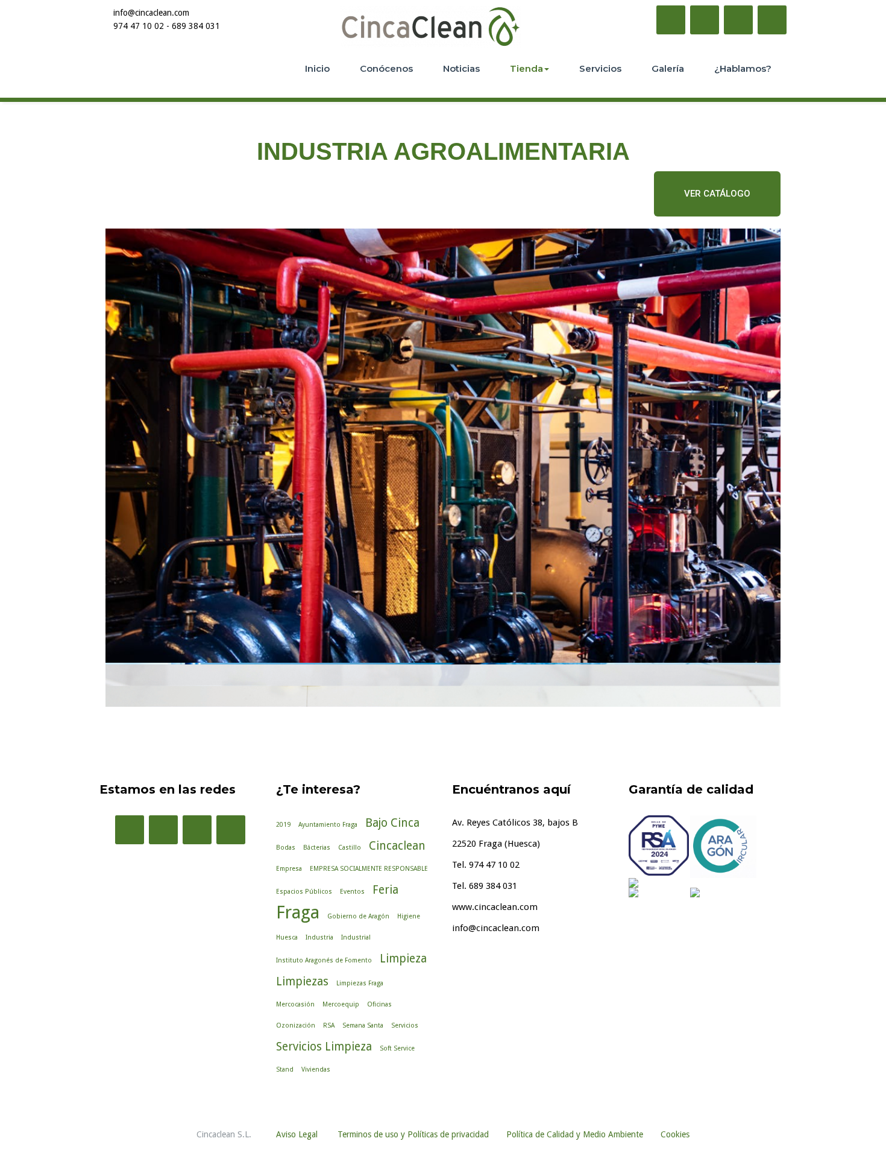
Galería (668, 68)
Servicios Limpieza (324, 1047)
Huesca (287, 937)
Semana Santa (362, 1025)
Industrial (356, 937)
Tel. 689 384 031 (484, 885)
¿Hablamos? (742, 68)
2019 (283, 825)
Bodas (285, 847)
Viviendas (315, 1069)
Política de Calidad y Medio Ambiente (574, 1134)
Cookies (675, 1134)
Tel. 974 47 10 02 (486, 864)
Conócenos (386, 68)
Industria (319, 937)
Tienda (526, 68)
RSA (329, 1025)
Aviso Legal (297, 1134)
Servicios (600, 68)
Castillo (349, 847)
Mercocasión (295, 1004)
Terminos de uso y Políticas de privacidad (413, 1134)
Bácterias (316, 847)
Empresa (289, 869)
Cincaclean (397, 846)
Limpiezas (302, 981)
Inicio (317, 68)
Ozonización (295, 1025)
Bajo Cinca (392, 823)
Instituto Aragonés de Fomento (324, 960)
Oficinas (379, 1004)
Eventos (352, 892)
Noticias (461, 68)
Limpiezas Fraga (359, 983)
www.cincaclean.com (495, 907)
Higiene (408, 916)
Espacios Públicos (304, 892)
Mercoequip (340, 1004)
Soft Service (397, 1048)
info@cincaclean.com (495, 928)
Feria (385, 890)
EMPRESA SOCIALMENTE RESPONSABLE (369, 869)
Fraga (297, 912)
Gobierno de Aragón (358, 916)
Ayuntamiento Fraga (327, 825)
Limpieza (403, 958)
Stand (285, 1069)
